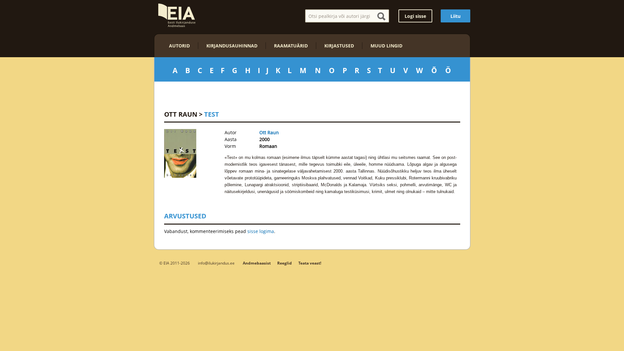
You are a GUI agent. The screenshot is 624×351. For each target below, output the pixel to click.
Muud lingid (386, 46)
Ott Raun (180, 114)
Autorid (179, 46)
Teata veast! (309, 263)
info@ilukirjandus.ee (216, 263)
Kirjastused (339, 46)
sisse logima (260, 231)
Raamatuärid (291, 46)
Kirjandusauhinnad (231, 46)
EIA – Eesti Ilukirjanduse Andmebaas (176, 15)
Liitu (455, 16)
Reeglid (284, 263)
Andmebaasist (257, 263)
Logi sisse (415, 16)
